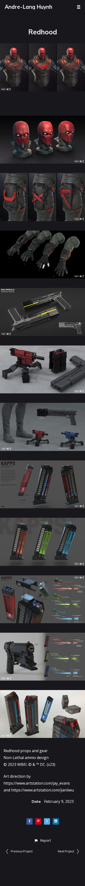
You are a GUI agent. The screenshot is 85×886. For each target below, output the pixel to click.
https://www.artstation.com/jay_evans (37, 783)
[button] (42, 840)
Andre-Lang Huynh (28, 6)
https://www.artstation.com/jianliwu (42, 790)
